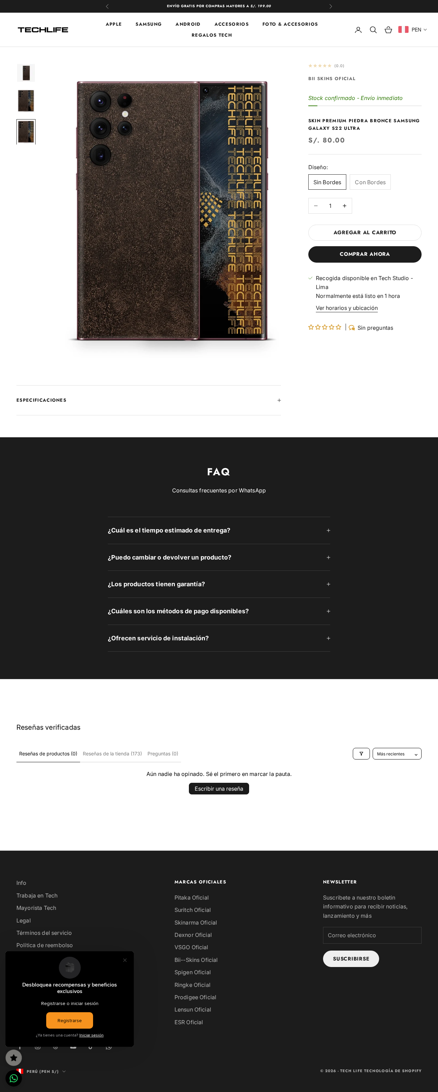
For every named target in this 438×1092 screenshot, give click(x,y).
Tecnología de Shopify (393, 1071)
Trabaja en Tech (36, 895)
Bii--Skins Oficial (196, 959)
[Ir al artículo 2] (26, 101)
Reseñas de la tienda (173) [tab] (112, 753)
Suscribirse (351, 959)
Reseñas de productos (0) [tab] (48, 753)
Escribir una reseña (219, 788)
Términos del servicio (44, 932)
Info (21, 882)
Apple (114, 24)
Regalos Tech (212, 35)
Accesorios (232, 24)
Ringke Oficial (192, 984)
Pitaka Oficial (192, 897)
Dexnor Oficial (193, 934)
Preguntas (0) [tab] (162, 753)
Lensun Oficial (193, 1009)
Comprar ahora (365, 254)
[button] (325, 327)
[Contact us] (13, 1078)
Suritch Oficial (193, 909)
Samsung (149, 24)
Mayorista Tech (36, 907)
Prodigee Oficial (196, 997)
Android (188, 24)
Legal (23, 920)
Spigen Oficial (193, 972)
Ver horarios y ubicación (347, 307)
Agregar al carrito (365, 232)
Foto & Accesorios (290, 24)
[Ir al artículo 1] (26, 73)
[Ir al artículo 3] (26, 132)
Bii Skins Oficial (332, 78)
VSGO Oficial (191, 947)
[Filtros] (361, 754)
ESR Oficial (189, 1022)
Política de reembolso (44, 945)
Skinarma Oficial (196, 922)
